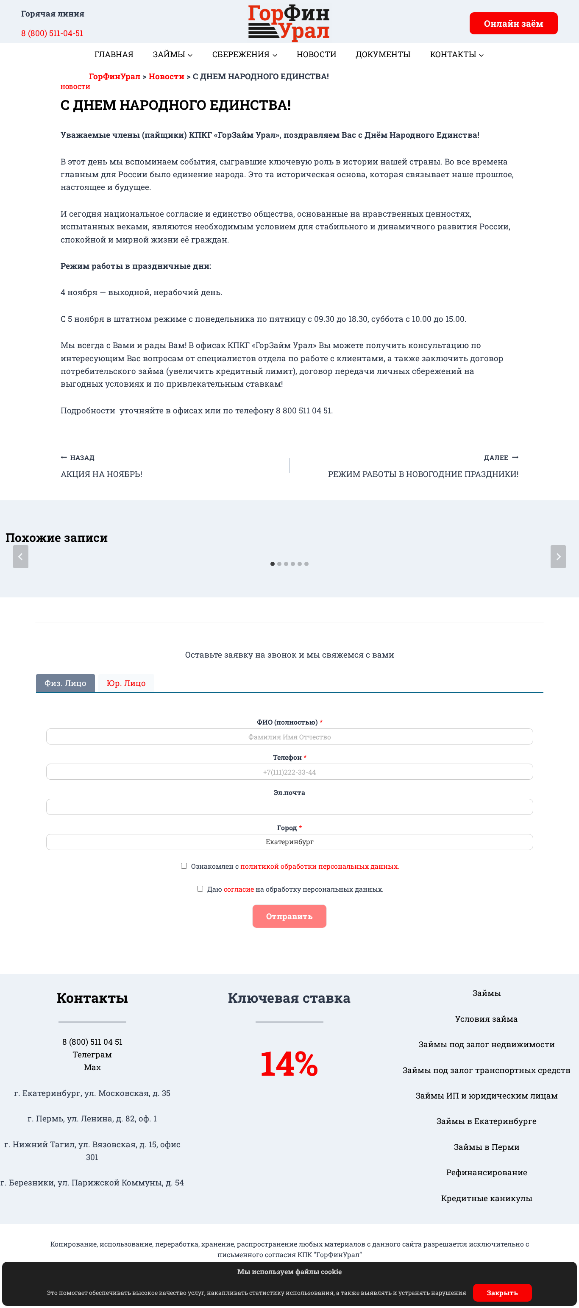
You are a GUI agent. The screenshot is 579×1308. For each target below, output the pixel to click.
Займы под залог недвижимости (487, 1044)
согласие (239, 888)
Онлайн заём (513, 23)
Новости (317, 54)
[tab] (272, 564)
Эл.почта (289, 792)
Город (289, 827)
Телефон (289, 757)
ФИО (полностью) (290, 722)
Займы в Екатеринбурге (487, 1121)
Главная (114, 54)
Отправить (289, 916)
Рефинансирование (486, 1172)
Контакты (92, 997)
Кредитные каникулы (486, 1198)
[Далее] (558, 556)
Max (92, 1067)
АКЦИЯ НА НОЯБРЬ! (101, 466)
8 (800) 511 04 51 (92, 1041)
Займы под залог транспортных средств (487, 1070)
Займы (487, 992)
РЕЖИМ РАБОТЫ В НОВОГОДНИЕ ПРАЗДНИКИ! (423, 466)
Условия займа (486, 1018)
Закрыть (502, 1292)
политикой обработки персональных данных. (319, 866)
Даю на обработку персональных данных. (295, 888)
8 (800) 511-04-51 (52, 33)
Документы (383, 54)
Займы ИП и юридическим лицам (487, 1095)
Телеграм (92, 1054)
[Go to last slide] (20, 556)
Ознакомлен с (295, 866)
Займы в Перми (487, 1146)
